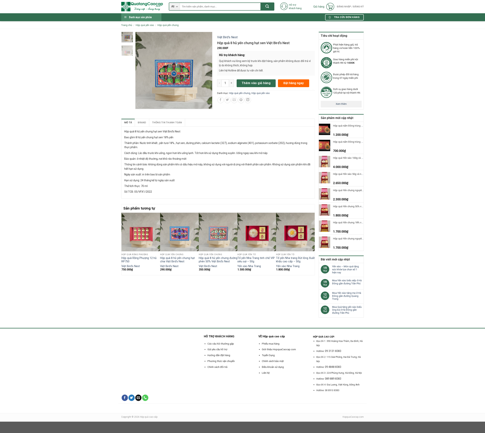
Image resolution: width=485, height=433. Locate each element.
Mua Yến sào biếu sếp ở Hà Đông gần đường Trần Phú (347, 282)
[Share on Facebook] (220, 100)
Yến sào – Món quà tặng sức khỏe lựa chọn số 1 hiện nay (345, 269)
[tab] (128, 122)
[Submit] (267, 6)
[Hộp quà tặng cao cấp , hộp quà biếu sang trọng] (142, 7)
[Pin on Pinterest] (241, 100)
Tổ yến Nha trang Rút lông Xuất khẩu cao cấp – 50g (295, 259)
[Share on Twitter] (227, 100)
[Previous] (123, 243)
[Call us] (145, 398)
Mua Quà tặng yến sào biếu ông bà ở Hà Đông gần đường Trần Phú (347, 310)
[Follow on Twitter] (131, 398)
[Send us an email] (138, 398)
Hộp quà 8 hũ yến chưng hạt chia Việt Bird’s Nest (177, 259)
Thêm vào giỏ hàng (256, 83)
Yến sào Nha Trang (249, 266)
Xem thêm (341, 103)
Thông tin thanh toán (167, 122)
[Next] (312, 243)
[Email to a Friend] (234, 100)
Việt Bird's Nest (227, 37)
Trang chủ (126, 25)
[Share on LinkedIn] (248, 100)
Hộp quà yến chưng (168, 25)
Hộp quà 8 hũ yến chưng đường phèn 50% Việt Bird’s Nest (218, 259)
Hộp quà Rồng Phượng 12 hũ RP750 (138, 259)
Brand (142, 122)
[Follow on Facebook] (125, 398)
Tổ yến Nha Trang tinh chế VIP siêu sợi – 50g (256, 259)
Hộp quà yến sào (145, 25)
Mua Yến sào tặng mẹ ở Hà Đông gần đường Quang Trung (346, 296)
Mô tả (128, 122)
